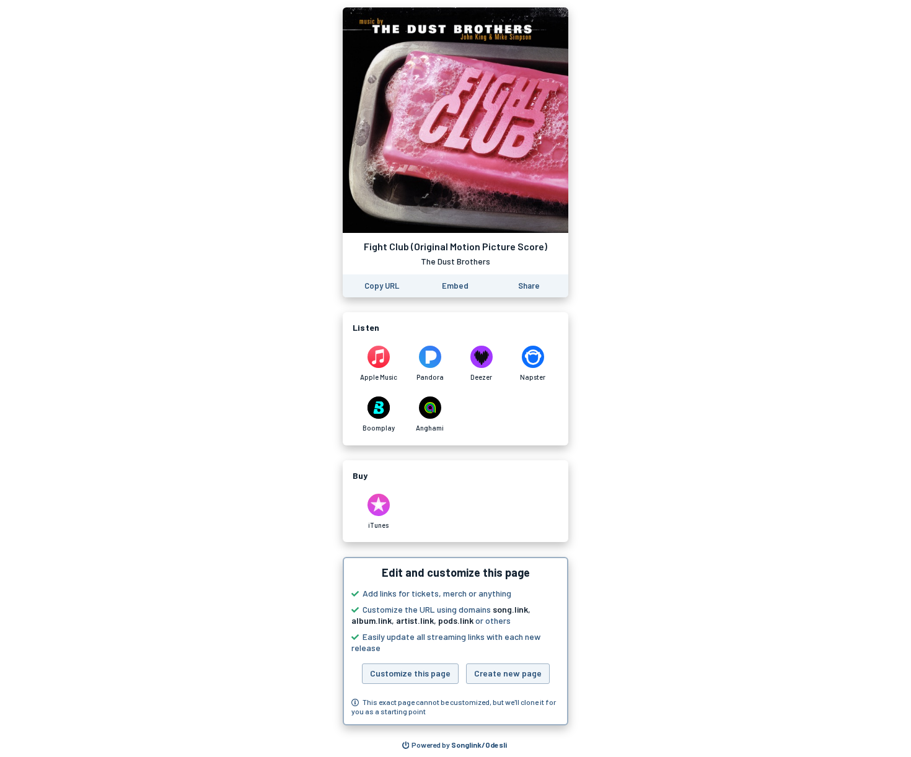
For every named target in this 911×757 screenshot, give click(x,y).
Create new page (508, 673)
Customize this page (410, 673)
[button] (455, 641)
